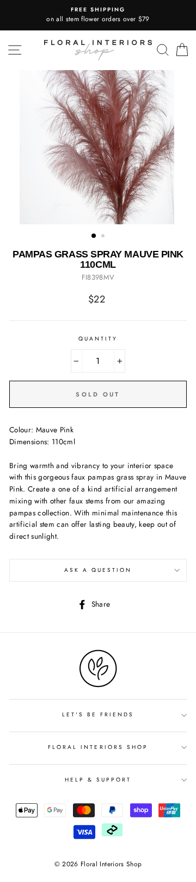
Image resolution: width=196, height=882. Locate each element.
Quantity (98, 339)
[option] (98, 15)
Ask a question (98, 570)
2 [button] (104, 237)
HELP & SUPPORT (98, 780)
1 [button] (94, 236)
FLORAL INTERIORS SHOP (98, 747)
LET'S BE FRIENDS (98, 714)
